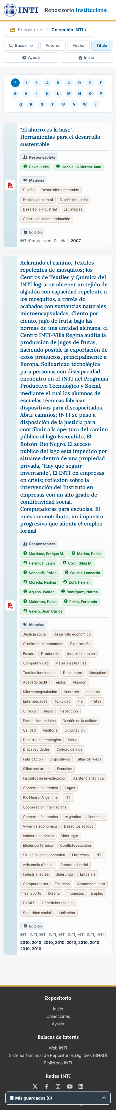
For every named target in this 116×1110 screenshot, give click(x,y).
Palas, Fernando (83, 601)
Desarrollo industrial (40, 209)
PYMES (29, 903)
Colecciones (58, 1016)
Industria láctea (36, 874)
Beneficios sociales (58, 903)
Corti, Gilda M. (80, 563)
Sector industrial (74, 864)
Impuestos (75, 893)
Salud (72, 740)
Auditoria (50, 730)
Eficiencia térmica (38, 845)
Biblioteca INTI (58, 1062)
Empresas (80, 855)
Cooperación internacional (45, 807)
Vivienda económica (40, 826)
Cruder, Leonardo (85, 573)
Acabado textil (35, 682)
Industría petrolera (38, 836)
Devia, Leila (39, 167)
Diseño (29, 190)
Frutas (95, 701)
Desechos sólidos (78, 826)
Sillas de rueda (89, 759)
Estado (28, 653)
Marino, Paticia (90, 553)
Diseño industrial (74, 199)
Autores (53, 45)
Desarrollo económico (72, 634)
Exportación (80, 643)
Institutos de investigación (44, 778)
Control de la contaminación (46, 219)
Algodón (79, 682)
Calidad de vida (69, 749)
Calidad (29, 730)
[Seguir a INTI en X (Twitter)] (35, 1086)
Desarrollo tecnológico (42, 740)
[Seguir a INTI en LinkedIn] (81, 1086)
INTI (68, 797)
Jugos (48, 711)
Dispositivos (60, 759)
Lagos (70, 788)
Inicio (89, 57)
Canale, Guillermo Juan (81, 167)
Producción (50, 653)
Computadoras (35, 884)
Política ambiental (38, 199)
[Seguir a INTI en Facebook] (46, 1086)
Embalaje (87, 874)
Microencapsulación (40, 692)
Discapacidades (36, 749)
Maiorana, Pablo (43, 601)
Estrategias (73, 209)
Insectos (93, 692)
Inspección (69, 711)
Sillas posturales (36, 768)
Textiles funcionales (39, 672)
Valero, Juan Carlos (45, 611)
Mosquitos (97, 672)
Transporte (32, 893)
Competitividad (35, 663)
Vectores (71, 692)
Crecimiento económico (43, 643)
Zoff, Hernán (79, 582)
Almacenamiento (90, 884)
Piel (80, 701)
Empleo (97, 893)
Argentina (73, 816)
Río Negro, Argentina (40, 797)
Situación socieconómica (44, 855)
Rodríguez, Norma (82, 592)
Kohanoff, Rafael (43, 573)
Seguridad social (37, 912)
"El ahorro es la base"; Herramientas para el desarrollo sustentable (60, 137)
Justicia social (35, 634)
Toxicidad (62, 701)
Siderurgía (69, 836)
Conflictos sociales (76, 845)
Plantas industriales (39, 720)
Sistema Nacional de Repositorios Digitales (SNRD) (58, 1055)
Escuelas (64, 768)
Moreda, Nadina (42, 582)
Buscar (21, 45)
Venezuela (97, 816)
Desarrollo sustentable (60, 190)
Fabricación (33, 759)
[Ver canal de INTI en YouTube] (69, 1086)
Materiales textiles (70, 663)
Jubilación (66, 912)
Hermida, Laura (42, 563)
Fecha (78, 45)
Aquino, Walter (41, 592)
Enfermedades (35, 701)
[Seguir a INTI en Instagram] (58, 1086)
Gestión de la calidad (79, 720)
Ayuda (34, 57)
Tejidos (60, 682)
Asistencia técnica (88, 778)
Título (101, 45)
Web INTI (58, 1047)
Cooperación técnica (40, 788)
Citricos (29, 711)
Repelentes (72, 672)
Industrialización (81, 653)
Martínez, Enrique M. (46, 553)
